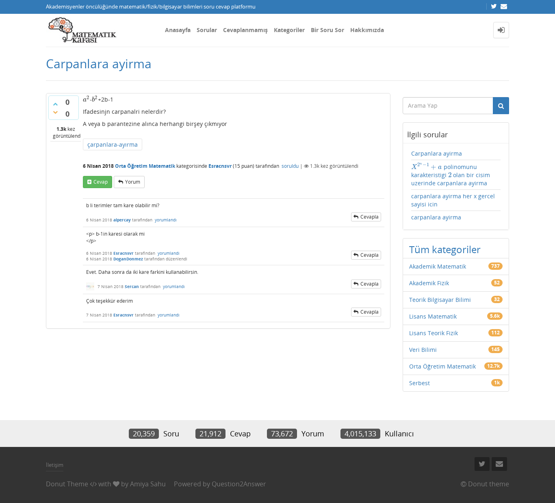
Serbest (419, 383)
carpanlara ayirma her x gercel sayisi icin (453, 200)
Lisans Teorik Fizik (433, 333)
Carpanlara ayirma (436, 153)
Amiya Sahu (148, 483)
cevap (100, 181)
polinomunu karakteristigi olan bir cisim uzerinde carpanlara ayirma (450, 175)
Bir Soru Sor (327, 30)
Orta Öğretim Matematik (145, 166)
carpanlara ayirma (436, 217)
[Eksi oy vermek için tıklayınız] (55, 112)
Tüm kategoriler (445, 249)
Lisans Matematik (433, 316)
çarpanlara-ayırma (112, 144)
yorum (132, 181)
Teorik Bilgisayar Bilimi (440, 300)
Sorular (207, 30)
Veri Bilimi (423, 349)
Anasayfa (178, 30)
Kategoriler (289, 30)
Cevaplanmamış (245, 30)
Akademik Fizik (429, 283)
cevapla (369, 216)
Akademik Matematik (437, 266)
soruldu (290, 166)
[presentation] (86, 99)
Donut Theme (67, 483)
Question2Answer (239, 483)
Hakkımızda (367, 30)
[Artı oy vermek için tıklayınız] (55, 104)
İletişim (54, 464)
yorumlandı (166, 220)
